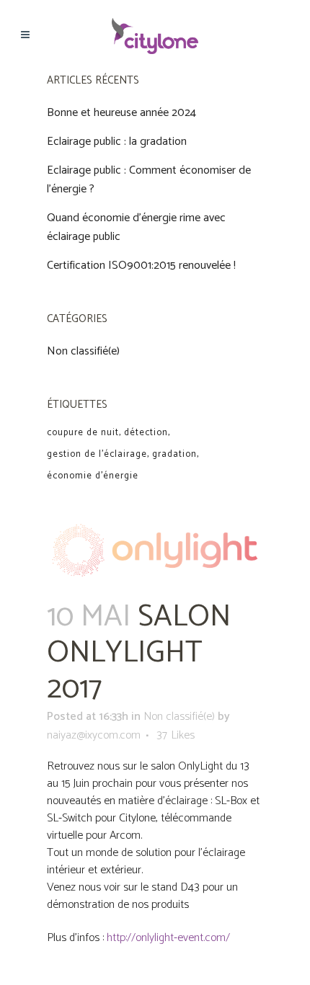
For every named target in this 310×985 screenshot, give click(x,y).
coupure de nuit (83, 432)
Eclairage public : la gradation (117, 141)
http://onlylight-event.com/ (168, 938)
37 (175, 736)
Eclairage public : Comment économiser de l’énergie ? (149, 180)
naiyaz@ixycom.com (94, 735)
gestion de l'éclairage (97, 454)
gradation (174, 454)
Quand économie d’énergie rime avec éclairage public (136, 227)
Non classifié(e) (83, 351)
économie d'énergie (92, 475)
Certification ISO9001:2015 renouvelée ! (141, 265)
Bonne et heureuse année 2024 (121, 112)
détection (146, 432)
